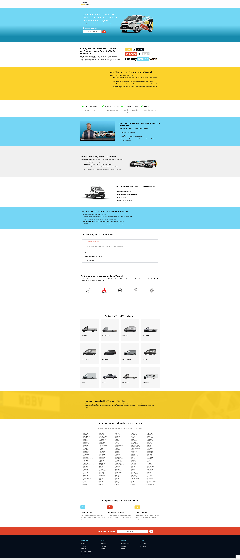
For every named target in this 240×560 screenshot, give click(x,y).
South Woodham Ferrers (88, 458)
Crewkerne (101, 469)
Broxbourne (86, 470)
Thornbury (133, 479)
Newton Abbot (134, 473)
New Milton (101, 472)
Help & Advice (155, 1)
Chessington (102, 440)
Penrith (101, 467)
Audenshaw (102, 476)
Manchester (134, 451)
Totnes (132, 452)
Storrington (85, 466)
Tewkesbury (150, 457)
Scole (84, 455)
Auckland (85, 475)
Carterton (117, 454)
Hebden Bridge (134, 455)
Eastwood (85, 452)
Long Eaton (102, 475)
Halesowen (85, 457)
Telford (148, 460)
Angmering (101, 452)
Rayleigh (101, 478)
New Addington (118, 461)
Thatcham (85, 463)
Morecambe (150, 451)
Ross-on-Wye (150, 440)
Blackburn (101, 434)
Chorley (149, 473)
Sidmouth (133, 475)
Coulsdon (117, 449)
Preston (133, 436)
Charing (149, 479)
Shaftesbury (102, 454)
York (100, 446)
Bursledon (149, 482)
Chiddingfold (118, 460)
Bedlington (149, 454)
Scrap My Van (141, 1)
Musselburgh (134, 434)
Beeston (85, 439)
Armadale (117, 469)
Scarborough (86, 443)
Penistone (101, 433)
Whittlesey (133, 433)
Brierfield (117, 446)
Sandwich (101, 443)
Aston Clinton (102, 463)
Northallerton (150, 434)
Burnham (85, 442)
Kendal (85, 434)
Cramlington (134, 440)
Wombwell (85, 460)
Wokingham (86, 469)
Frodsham (149, 455)
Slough (117, 467)
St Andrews (133, 442)
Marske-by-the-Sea (119, 464)
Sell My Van (123, 1)
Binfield (149, 445)
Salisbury (133, 460)
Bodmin (117, 433)
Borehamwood (118, 470)
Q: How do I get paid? (90, 260)
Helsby (149, 476)
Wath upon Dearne (87, 478)
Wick (84, 479)
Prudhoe (85, 484)
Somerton (85, 449)
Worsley (117, 484)
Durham (85, 437)
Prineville (85, 440)
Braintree (149, 442)
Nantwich (85, 445)
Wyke (116, 437)
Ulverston (149, 475)
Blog (148, 1)
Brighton (117, 478)
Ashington (149, 464)
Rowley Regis (150, 466)
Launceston (102, 457)
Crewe (132, 449)
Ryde (116, 481)
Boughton (117, 476)
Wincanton (117, 452)
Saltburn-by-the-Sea (135, 446)
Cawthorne (101, 458)
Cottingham (102, 451)
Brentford (85, 446)
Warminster (149, 433)
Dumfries (117, 451)
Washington (118, 463)
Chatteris (85, 448)
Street (116, 439)
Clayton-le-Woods (103, 445)
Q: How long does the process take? (93, 252)
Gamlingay (149, 439)
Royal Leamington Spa (88, 464)
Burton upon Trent (135, 443)
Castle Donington (103, 482)
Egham (133, 454)
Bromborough (102, 437)
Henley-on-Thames (151, 481)
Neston (133, 472)
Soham (149, 472)
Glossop (85, 482)
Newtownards (86, 436)
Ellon (100, 461)
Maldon (133, 481)
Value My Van (132, 1)
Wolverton (101, 460)
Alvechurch (117, 434)
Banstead (117, 436)
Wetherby (133, 463)
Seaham (101, 481)
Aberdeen (101, 466)
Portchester (101, 473)
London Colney (118, 472)
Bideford (101, 484)
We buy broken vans (87, 23)
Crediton (149, 463)
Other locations (150, 484)
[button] (120, 242)
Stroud (116, 455)
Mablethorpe (86, 451)
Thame (133, 437)
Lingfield (101, 464)
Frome (132, 457)
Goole (84, 481)
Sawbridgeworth (119, 445)
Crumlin (101, 448)
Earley (84, 473)
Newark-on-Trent (119, 458)
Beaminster (149, 452)
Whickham (101, 479)
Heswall (117, 479)
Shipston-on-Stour (103, 436)
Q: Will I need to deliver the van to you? (93, 256)
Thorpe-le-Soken (135, 478)
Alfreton (117, 475)
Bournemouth (150, 469)
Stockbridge (102, 442)
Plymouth (149, 467)
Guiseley (117, 443)
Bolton (148, 449)
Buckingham (86, 433)
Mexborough (134, 476)
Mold (132, 439)
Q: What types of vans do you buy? (92, 241)
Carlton (133, 484)
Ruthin (148, 436)
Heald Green (150, 478)
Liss (132, 467)
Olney (116, 442)
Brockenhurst (150, 437)
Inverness (133, 464)
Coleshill (85, 476)
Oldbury (101, 455)
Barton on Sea (102, 470)
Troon (116, 448)
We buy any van (114, 1)
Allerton (101, 449)
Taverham (85, 461)
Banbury (117, 440)
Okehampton (150, 448)
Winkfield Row (118, 466)
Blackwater (149, 443)
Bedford (117, 473)
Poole (148, 461)
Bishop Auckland (135, 445)
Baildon (133, 469)
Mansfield (85, 467)
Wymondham (86, 472)
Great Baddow (102, 439)
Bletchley (133, 461)
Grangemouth (86, 454)
